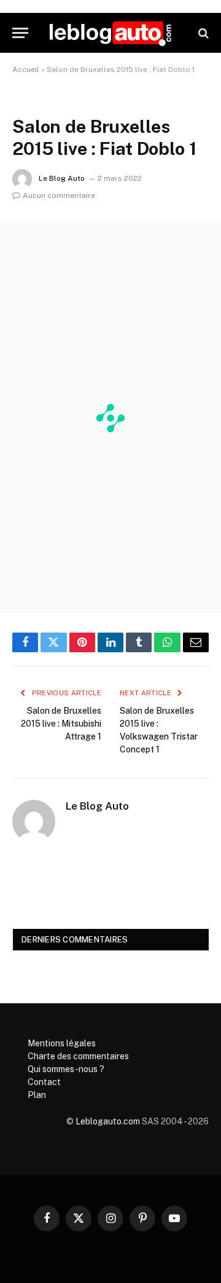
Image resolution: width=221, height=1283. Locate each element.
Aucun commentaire (59, 195)
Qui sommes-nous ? (66, 1069)
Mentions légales (62, 1043)
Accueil (25, 69)
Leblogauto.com (108, 1121)
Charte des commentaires (78, 1056)
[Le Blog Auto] (110, 33)
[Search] (202, 33)
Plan (37, 1095)
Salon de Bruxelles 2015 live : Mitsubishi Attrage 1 (61, 723)
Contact (44, 1082)
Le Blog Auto (62, 178)
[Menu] (20, 33)
